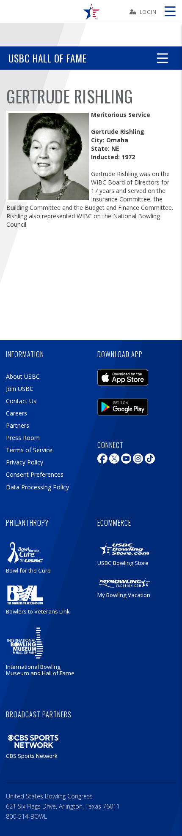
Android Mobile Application (122, 405)
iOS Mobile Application (122, 375)
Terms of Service (29, 450)
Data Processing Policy (37, 487)
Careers (16, 413)
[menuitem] (91, 11)
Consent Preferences (34, 474)
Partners (17, 425)
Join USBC (19, 389)
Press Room (23, 438)
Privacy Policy (24, 462)
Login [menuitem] (148, 11)
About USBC (23, 376)
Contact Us (21, 401)
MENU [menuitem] (169, 11)
